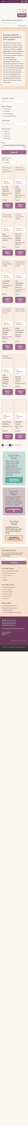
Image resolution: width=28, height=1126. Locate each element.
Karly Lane (21, 383)
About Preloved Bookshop (9, 605)
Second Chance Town (18, 379)
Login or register (7, 589)
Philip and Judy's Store (6, 182)
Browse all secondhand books (10, 571)
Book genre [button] (6, 120)
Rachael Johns (19, 427)
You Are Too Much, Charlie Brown (6, 331)
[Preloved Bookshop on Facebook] (4, 637)
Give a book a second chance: (12, 20)
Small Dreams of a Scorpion (19, 330)
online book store (16, 70)
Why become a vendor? (9, 587)
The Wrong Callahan (7, 423)
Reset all (14, 152)
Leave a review (7, 575)
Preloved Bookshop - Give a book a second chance (7, 13)
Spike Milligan (18, 335)
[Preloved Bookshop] (9, 623)
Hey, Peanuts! (6, 235)
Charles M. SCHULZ (7, 194)
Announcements (7, 596)
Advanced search (22, 25)
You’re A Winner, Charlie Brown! (18, 237)
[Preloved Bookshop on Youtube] (6, 637)
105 (16, 445)
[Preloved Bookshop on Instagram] (2, 637)
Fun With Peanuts (6, 282)
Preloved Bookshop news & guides (12, 612)
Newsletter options (7, 610)
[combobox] (12, 101)
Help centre (6, 598)
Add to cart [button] (7, 205)
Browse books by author (9, 573)
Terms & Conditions (6, 632)
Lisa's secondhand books (19, 371)
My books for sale (7, 594)
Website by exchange (18, 640)
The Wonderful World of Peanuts (19, 284)
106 (19, 445)
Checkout (22, 15)
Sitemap (4, 634)
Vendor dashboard (7, 591)
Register (26, 1)
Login (22, 1)
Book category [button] (7, 106)
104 (13, 445)
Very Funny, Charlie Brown (18, 190)
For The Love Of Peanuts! (6, 189)
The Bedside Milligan (6, 377)
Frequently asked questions (10, 608)
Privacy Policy (5, 633)
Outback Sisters (18, 423)
